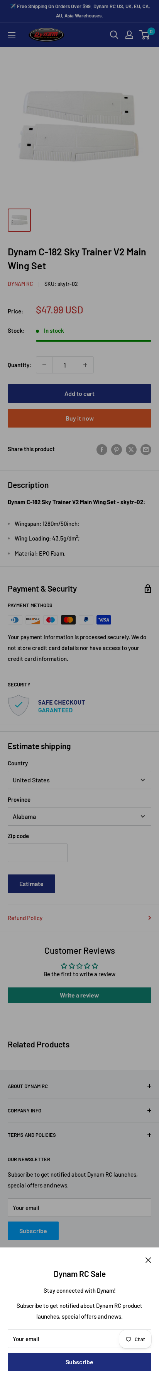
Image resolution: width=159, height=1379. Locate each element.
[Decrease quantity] (44, 365)
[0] (145, 34)
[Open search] (114, 35)
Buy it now (80, 418)
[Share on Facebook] (101, 449)
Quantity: (19, 364)
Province (19, 799)
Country (18, 763)
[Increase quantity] (85, 365)
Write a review (79, 995)
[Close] (148, 1259)
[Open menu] (11, 35)
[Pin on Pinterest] (116, 449)
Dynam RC (20, 284)
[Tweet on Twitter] (131, 449)
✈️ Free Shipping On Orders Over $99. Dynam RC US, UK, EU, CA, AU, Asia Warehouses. (80, 11)
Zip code (18, 835)
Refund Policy (25, 917)
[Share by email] (145, 449)
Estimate (31, 883)
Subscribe (79, 1361)
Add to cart (79, 393)
